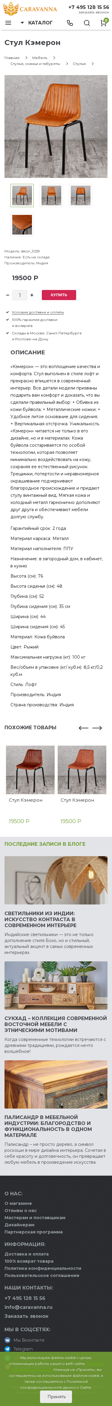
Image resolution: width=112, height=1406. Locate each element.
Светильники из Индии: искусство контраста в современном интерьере (40, 919)
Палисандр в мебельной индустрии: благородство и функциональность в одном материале (48, 1126)
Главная (11, 57)
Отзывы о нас (20, 1210)
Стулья (79, 63)
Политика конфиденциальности (42, 1268)
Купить (59, 295)
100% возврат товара (28, 1261)
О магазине (18, 1203)
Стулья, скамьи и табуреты (35, 63)
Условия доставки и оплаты (38, 312)
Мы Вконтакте (29, 1340)
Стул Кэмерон (25, 800)
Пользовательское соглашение (41, 1275)
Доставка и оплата (26, 1254)
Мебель (39, 57)
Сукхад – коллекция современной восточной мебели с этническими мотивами (55, 1024)
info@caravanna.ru (28, 1307)
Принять (56, 1396)
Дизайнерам (19, 1225)
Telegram (23, 1349)
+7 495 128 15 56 (88, 7)
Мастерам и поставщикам (34, 1218)
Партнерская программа (33, 1232)
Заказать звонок (94, 12)
